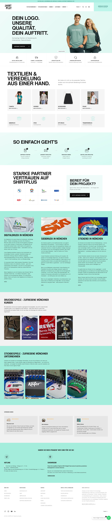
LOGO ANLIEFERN (45, 498)
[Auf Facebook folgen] (5, 511)
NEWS (42, 500)
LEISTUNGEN (57, 6)
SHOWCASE (7, 495)
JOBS (5, 491)
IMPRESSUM (23, 495)
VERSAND (43, 503)
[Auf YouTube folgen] (12, 511)
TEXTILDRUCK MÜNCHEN (67, 498)
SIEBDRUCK (64, 495)
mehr (42, 285)
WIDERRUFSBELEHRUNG (26, 498)
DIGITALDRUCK (64, 493)
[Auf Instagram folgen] (8, 511)
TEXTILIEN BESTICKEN (42, 6)
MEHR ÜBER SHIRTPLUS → (88, 504)
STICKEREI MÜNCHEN (66, 500)
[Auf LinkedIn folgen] (15, 511)
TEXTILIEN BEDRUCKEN (31, 6)
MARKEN (51, 6)
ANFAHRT (43, 491)
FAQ (42, 495)
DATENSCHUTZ (23, 491)
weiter (5, 281)
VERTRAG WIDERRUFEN (25, 500)
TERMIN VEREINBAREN (46, 505)
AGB (21, 493)
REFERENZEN (7, 493)
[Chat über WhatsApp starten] (109, 518)
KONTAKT (64, 6)
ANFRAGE (43, 493)
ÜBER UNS (7, 498)
